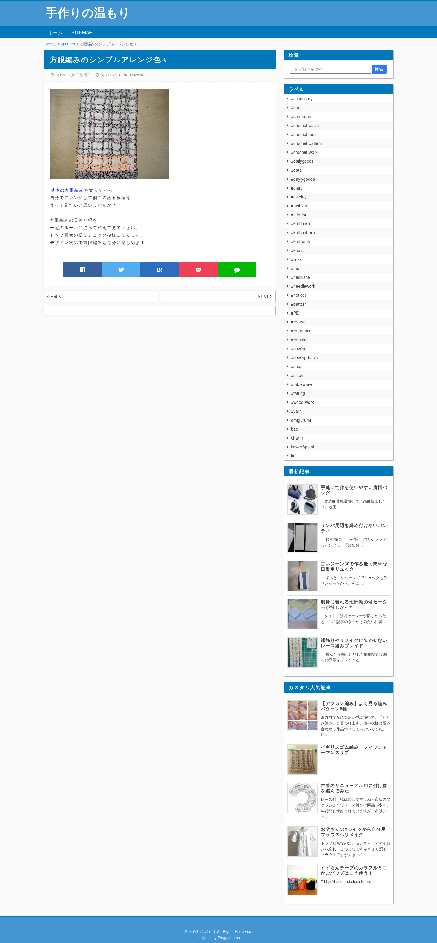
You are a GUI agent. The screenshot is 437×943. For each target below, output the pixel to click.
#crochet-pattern (306, 143)
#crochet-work (304, 152)
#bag (296, 107)
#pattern (136, 74)
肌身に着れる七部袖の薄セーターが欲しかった (354, 604)
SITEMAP (81, 32)
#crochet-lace (304, 134)
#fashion (299, 206)
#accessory (301, 98)
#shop (297, 366)
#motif (297, 268)
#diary (297, 188)
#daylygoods (303, 179)
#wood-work (302, 402)
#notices (299, 295)
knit (294, 456)
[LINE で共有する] (237, 269)
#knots (297, 250)
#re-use (298, 322)
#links (296, 259)
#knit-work (300, 241)
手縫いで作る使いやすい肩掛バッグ (354, 489)
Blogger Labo (229, 937)
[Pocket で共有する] (198, 269)
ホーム (55, 32)
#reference (301, 331)
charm (297, 438)
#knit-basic (301, 223)
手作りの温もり (88, 12)
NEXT (264, 296)
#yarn (296, 411)
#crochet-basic (305, 125)
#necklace (300, 277)
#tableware (301, 384)
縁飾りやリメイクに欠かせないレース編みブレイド (354, 642)
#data (296, 170)
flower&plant (302, 447)
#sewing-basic (304, 357)
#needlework (303, 286)
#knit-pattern (303, 232)
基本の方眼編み (67, 190)
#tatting (298, 393)
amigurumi (301, 420)
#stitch (297, 375)
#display (298, 197)
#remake (299, 340)
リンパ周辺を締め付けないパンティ (354, 528)
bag (294, 429)
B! (160, 269)
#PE (295, 313)
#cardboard (302, 116)
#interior (298, 215)
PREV (55, 296)
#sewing (298, 348)
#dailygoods (302, 161)
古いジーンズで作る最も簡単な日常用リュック (354, 566)
